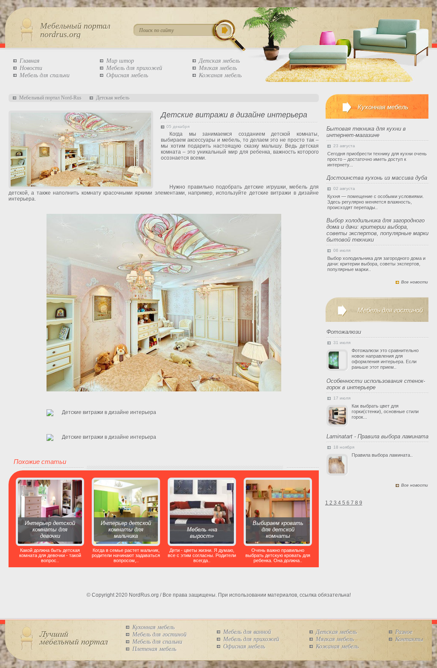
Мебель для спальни (45, 75)
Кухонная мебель (153, 627)
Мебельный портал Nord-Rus (50, 98)
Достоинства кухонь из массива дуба (376, 178)
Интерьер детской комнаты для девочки (50, 529)
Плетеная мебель (154, 649)
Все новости (414, 282)
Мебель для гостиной (159, 634)
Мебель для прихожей (134, 68)
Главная (30, 61)
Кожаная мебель (220, 75)
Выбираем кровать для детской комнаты (278, 529)
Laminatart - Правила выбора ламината (377, 436)
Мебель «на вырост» (202, 532)
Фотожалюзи (343, 332)
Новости (31, 68)
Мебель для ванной (247, 632)
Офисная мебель (127, 75)
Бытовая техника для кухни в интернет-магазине (366, 131)
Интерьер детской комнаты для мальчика (126, 529)
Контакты (409, 639)
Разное (403, 632)
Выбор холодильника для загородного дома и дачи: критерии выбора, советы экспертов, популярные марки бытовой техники (377, 230)
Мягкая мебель (218, 68)
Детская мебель (219, 61)
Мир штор (120, 61)
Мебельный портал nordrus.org (75, 29)
